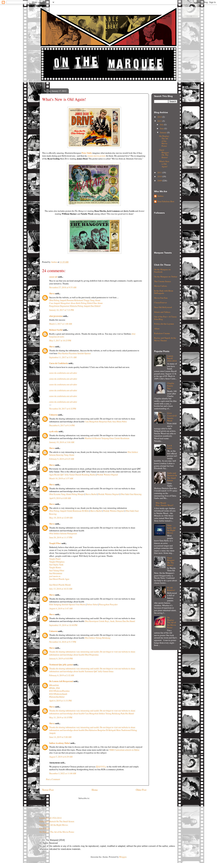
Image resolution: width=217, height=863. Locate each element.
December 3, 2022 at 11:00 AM (62, 773)
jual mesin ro (54, 576)
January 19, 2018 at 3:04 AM (61, 442)
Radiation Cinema (162, 333)
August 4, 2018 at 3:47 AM (61, 608)
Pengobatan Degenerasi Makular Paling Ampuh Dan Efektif (74, 306)
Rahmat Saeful (55, 329)
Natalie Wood (172, 417)
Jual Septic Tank (56, 564)
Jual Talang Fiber (56, 570)
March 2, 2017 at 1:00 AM (60, 323)
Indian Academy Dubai (59, 742)
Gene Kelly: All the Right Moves (171, 529)
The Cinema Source (162, 281)
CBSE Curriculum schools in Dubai (124, 749)
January (163, 132)
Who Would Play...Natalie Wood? (164, 504)
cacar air (53, 276)
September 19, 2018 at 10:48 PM (63, 625)
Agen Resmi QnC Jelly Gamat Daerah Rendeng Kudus (72, 474)
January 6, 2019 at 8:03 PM (61, 658)
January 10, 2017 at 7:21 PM (61, 309)
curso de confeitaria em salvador (63, 372)
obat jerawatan (56, 315)
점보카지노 (101, 766)
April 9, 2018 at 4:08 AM (60, 498)
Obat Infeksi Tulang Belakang (97, 637)
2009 (159, 180)
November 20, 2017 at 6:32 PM (62, 408)
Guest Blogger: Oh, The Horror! (164, 153)
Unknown (53, 414)
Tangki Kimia (55, 567)
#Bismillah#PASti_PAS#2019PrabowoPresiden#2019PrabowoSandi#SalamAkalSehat (59, 691)
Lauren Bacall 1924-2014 (172, 358)
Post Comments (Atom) (100, 798)
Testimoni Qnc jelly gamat (61, 664)
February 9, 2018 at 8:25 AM (61, 458)
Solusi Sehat (92, 604)
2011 (159, 172)
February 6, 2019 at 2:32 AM (61, 675)
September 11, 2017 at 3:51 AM (63, 357)
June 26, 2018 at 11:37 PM (60, 537)
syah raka (53, 431)
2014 (159, 116)
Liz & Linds (169, 446)
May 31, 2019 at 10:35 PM (60, 717)
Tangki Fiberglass (56, 561)
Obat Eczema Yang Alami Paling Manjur (66, 494)
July (162, 124)
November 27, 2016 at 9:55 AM (62, 287)
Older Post (141, 789)
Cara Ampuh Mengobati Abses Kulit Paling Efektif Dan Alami (76, 303)
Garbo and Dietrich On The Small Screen (172, 477)
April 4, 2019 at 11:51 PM (60, 700)
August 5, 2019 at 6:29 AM (61, 756)
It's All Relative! (171, 589)
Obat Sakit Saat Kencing (131, 494)
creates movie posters (96, 155)
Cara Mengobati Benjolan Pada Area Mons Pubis (106, 421)
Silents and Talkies (162, 312)
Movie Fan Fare (161, 297)
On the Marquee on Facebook (162, 270)
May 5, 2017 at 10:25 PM (60, 340)
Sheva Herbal (91, 494)
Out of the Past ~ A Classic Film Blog (165, 318)
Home (95, 789)
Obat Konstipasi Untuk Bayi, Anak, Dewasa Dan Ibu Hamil (110, 621)
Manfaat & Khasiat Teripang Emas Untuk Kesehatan (107, 438)
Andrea (160, 196)
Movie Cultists (160, 285)
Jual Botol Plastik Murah (60, 584)
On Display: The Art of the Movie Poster (164, 141)
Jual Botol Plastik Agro (59, 579)
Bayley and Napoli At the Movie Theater (165, 339)
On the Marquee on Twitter (165, 276)
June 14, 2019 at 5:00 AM (60, 737)
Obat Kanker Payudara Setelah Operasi (74, 353)
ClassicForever (160, 302)
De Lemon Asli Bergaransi (61, 681)
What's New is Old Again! (164, 164)
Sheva (52, 293)
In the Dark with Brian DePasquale (163, 292)
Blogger (122, 856)
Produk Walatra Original (107, 474)
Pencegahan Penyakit (108, 604)
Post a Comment (53, 779)
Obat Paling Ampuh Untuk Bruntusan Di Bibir (69, 510)
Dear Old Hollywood (163, 307)
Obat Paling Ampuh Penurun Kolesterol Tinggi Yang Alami (74, 300)
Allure (156, 328)
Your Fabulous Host (165, 201)
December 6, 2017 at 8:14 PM (62, 425)
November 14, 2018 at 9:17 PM (62, 641)
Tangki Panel (55, 558)
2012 (159, 121)
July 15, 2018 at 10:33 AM (60, 588)
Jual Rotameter (55, 573)
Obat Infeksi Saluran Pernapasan (63, 533)
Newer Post (48, 789)
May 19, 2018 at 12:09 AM (61, 517)
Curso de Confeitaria (58, 363)
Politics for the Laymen (164, 323)
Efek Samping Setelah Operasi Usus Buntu (67, 604)
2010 (159, 176)
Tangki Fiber (55, 543)
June (162, 128)
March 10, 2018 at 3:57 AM (61, 478)
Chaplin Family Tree (170, 386)
